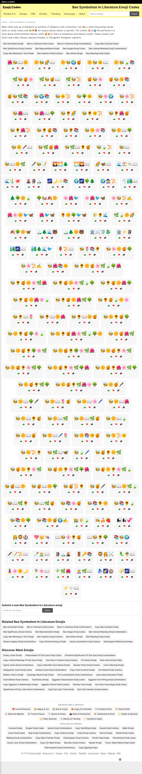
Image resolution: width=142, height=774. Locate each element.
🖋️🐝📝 (39, 164)
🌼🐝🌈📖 (44, 62)
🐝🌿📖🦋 (57, 452)
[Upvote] (13, 68)
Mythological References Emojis (118, 641)
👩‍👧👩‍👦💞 (124, 520)
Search (134, 14)
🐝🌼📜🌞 (116, 435)
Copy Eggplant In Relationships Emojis (20, 684)
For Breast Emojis (89, 660)
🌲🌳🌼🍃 (20, 197)
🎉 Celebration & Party (104, 714)
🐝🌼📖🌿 (57, 418)
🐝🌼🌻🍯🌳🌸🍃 (25, 333)
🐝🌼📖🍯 (25, 435)
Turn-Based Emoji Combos (110, 670)
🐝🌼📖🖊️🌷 (55, 435)
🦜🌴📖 (127, 553)
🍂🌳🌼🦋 (20, 231)
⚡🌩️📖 (71, 587)
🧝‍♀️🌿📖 (84, 570)
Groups (23, 14)
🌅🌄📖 (82, 164)
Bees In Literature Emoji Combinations (74, 43)
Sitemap (111, 753)
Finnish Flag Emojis (100, 738)
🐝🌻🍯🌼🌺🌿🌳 (73, 299)
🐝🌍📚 (42, 96)
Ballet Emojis (128, 728)
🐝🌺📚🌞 (57, 265)
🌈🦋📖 (103, 164)
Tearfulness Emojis (40, 679)
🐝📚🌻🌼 (97, 503)
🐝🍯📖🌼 (15, 486)
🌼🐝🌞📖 (97, 62)
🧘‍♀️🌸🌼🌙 (17, 570)
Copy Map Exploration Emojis (109, 675)
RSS (119, 753)
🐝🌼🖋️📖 (21, 147)
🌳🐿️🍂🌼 (47, 197)
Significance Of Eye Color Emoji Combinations (24, 689)
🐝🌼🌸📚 (95, 130)
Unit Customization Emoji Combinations (74, 675)
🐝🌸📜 (127, 96)
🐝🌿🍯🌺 (48, 147)
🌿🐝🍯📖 (49, 79)
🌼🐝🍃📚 (124, 62)
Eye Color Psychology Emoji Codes (111, 684)
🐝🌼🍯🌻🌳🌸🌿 (28, 350)
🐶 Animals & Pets (103, 709)
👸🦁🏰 (20, 537)
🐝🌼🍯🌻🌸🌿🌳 (23, 367)
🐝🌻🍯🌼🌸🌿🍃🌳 (74, 282)
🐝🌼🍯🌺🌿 (121, 333)
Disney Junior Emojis (12, 655)
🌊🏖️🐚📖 (127, 164)
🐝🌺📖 (20, 113)
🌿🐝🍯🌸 (23, 79)
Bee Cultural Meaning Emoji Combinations (107, 48)
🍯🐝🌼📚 (119, 79)
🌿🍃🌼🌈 (124, 214)
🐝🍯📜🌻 (73, 486)
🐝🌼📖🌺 (118, 401)
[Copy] (22, 68)
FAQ (33, 14)
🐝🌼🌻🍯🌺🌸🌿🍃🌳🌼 (76, 333)
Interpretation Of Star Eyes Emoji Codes (43, 655)
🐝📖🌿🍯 (44, 503)
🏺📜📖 (66, 248)
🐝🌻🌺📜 (20, 130)
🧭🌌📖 (127, 570)
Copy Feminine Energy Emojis (52, 641)
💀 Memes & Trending (70, 719)
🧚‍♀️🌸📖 (42, 570)
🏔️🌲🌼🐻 (73, 231)
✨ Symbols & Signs (93, 719)
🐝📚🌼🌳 (20, 520)
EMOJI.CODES (8, 2)
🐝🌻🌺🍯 (119, 113)
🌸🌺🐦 (71, 197)
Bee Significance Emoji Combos (17, 48)
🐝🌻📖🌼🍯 (84, 316)
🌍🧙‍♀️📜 (108, 180)
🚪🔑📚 (84, 553)
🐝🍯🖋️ (98, 486)
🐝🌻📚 (71, 130)
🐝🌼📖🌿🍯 (87, 418)
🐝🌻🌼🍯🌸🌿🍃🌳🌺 (97, 265)
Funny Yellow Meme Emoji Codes (120, 742)
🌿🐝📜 (74, 79)
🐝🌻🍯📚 (47, 130)
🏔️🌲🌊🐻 (47, 231)
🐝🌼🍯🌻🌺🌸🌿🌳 (116, 367)
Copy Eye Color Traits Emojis (61, 689)
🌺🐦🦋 (47, 214)
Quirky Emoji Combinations (60, 728)
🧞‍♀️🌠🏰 (106, 570)
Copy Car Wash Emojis (50, 742)
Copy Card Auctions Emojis (82, 670)
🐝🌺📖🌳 (44, 113)
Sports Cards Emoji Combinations (18, 665)
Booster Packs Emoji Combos (86, 665)
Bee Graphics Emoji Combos (50, 53)
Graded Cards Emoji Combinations (51, 670)
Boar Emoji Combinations (40, 733)
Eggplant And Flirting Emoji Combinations (107, 679)
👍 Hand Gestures (48, 719)
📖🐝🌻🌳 (97, 537)
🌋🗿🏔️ (34, 180)
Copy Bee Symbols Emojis (106, 43)
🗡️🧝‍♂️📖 (42, 553)
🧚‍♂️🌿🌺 (63, 570)
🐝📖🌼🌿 (15, 164)
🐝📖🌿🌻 (17, 503)
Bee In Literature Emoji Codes (40, 43)
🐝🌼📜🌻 (31, 452)
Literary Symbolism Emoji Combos (84, 641)
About (82, 14)
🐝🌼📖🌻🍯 (28, 418)
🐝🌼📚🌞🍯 (87, 435)
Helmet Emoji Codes (125, 733)
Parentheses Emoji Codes (124, 738)
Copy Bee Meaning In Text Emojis (18, 53)
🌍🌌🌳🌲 (84, 180)
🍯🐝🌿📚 (17, 96)
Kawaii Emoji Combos (109, 728)
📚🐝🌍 (122, 537)
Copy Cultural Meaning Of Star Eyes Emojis (22, 660)
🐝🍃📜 (104, 147)
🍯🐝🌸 (95, 79)
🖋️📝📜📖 (17, 553)
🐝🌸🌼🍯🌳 (119, 248)
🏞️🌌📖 (18, 248)
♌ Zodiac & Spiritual (127, 714)
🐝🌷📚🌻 (89, 248)
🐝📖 (124, 147)
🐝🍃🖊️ (82, 452)
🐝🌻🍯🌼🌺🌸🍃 (31, 299)
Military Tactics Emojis (13, 675)
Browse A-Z (10, 14)
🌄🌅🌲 (60, 164)
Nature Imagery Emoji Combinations (19, 641)
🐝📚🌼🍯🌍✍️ (52, 520)
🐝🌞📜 (63, 96)
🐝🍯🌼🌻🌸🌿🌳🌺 (68, 469)
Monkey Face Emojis (82, 684)
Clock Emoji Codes (16, 733)
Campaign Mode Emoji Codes (40, 675)
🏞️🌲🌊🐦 (41, 248)
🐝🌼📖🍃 (116, 418)
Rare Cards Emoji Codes (111, 660)
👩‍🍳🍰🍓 (103, 520)
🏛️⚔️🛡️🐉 (100, 231)
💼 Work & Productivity (79, 714)
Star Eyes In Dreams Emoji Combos (62, 660)
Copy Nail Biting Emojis (85, 728)
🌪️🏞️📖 (130, 180)
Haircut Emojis (106, 733)
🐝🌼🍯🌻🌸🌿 (116, 350)
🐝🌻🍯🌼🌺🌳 (116, 282)
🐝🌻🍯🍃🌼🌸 (113, 299)
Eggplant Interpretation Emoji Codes (68, 679)
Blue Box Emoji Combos (74, 742)
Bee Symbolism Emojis (13, 43)
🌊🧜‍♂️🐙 (12, 180)
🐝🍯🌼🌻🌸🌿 (26, 469)
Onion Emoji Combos (86, 733)
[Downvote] (18, 68)
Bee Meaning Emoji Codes (98, 53)
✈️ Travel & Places (36, 714)
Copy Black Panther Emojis (48, 738)
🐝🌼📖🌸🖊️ (89, 401)
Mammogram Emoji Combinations (60, 747)
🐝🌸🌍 (106, 96)
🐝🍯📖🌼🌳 (44, 486)
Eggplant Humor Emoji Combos (55, 684)
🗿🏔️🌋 (63, 553)
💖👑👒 (42, 537)
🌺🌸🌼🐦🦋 (20, 214)
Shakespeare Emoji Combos (76, 738)
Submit (47, 610)
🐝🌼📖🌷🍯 (58, 401)
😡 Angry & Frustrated (81, 709)
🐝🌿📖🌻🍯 (77, 147)
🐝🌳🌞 (84, 96)
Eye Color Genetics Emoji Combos (93, 689)
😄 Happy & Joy (41, 709)
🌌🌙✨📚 (57, 180)
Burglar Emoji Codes (35, 728)
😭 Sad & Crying (60, 709)
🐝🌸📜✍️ (31, 265)
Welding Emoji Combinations (19, 738)
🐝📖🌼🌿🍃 (124, 486)
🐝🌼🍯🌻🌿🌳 (34, 384)
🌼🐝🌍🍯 (71, 62)
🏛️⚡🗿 (124, 231)
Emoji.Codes (35, 753)
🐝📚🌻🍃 (124, 503)
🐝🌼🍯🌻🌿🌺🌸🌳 (76, 384)
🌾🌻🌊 (100, 214)
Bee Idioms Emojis (74, 53)
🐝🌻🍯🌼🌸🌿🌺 (28, 282)
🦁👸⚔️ (106, 553)
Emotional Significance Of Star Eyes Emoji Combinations (90, 655)
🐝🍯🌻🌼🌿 (108, 452)
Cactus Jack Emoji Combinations (22, 742)
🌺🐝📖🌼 (17, 62)
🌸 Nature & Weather (14, 714)
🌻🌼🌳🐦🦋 (73, 214)
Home (4, 22)
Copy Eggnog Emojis (88, 747)
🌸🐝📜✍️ (121, 197)
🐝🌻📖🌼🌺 (52, 316)
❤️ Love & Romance (21, 709)
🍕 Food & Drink (122, 709)
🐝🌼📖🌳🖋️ (26, 401)
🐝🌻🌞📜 (92, 113)
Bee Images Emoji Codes (74, 48)
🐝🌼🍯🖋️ (113, 384)
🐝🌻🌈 (68, 113)
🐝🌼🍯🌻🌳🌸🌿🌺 (74, 350)
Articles (43, 14)
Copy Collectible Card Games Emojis (53, 665)
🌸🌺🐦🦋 (95, 197)
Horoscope (69, 14)
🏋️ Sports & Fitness (57, 714)
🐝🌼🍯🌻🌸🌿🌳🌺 (68, 367)
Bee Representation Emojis (47, 48)
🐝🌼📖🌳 (121, 130)
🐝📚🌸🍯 (71, 503)
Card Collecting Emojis (113, 665)
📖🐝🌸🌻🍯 (68, 537)
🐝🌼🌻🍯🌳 (116, 316)
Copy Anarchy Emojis (64, 733)
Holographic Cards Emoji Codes (17, 670)
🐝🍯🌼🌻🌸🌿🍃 (113, 469)
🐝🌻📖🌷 (23, 316)
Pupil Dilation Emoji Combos (15, 679)
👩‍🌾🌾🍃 (81, 520)
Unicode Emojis (15, 728)
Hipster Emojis (95, 742)
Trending (55, 14)
